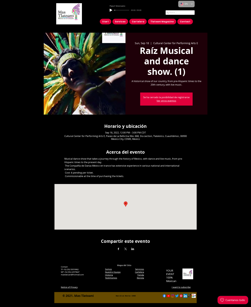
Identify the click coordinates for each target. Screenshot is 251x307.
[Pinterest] (181, 296)
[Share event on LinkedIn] (132, 249)
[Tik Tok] (190, 296)
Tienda (140, 274)
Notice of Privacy (69, 287)
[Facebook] (164, 296)
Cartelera (139, 272)
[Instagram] (173, 296)
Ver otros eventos (166, 100)
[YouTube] (168, 296)
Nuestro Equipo (113, 272)
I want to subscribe (181, 287)
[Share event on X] (125, 249)
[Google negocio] (194, 296)
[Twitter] (177, 296)
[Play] (111, 10)
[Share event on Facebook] (118, 249)
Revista (140, 277)
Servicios (139, 269)
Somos (108, 269)
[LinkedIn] (185, 296)
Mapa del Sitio (124, 265)
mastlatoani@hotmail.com (72, 274)
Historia (109, 274)
